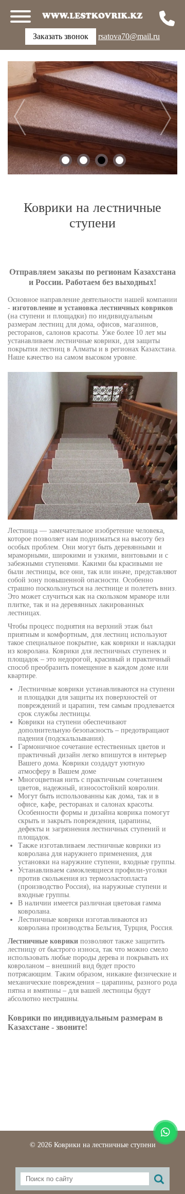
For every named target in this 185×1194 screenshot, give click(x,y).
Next (155, 117)
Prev (29, 117)
